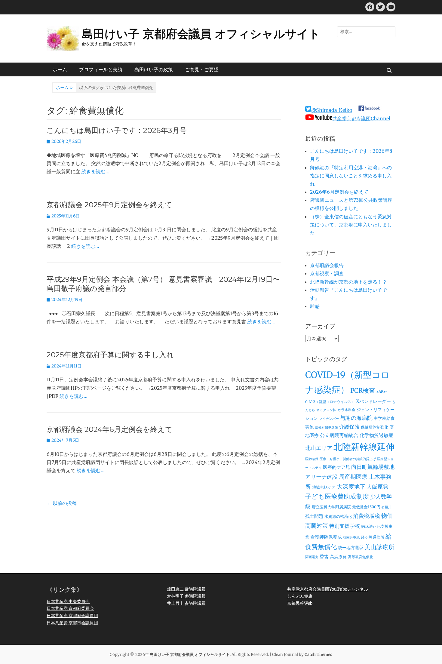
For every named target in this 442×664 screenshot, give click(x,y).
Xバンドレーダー (373, 401)
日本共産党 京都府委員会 (70, 608)
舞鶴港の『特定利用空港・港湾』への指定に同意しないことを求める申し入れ (351, 175)
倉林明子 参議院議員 (186, 596)
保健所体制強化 (374, 427)
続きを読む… (95, 171)
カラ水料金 (346, 410)
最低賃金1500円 (366, 507)
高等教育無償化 (360, 557)
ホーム (60, 69)
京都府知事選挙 (326, 427)
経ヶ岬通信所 (372, 537)
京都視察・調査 (327, 273)
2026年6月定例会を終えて (339, 192)
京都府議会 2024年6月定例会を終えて (110, 429)
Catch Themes (318, 654)
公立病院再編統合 (339, 435)
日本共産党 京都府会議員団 (72, 615)
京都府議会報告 (327, 265)
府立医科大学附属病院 (331, 507)
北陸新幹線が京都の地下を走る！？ (348, 282)
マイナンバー (329, 419)
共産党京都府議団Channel (361, 118)
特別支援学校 (344, 526)
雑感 (315, 306)
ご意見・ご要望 (202, 69)
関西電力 (311, 557)
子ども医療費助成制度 (337, 496)
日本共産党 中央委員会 (68, 601)
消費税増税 (366, 516)
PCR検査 (362, 391)
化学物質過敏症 (376, 435)
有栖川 (386, 507)
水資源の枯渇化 (338, 516)
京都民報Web (299, 603)
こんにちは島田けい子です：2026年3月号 (117, 130)
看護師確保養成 (326, 537)
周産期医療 (353, 476)
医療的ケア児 (336, 467)
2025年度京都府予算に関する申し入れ (110, 354)
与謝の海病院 (356, 418)
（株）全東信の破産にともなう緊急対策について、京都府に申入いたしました (351, 225)
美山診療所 (379, 547)
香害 (324, 556)
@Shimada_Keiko (331, 110)
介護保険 (349, 426)
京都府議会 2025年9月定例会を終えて (109, 204)
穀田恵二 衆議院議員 (186, 589)
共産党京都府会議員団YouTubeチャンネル (327, 589)
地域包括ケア (324, 487)
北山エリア (318, 448)
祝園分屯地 (351, 538)
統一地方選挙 (350, 547)
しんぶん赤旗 (299, 596)
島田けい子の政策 (153, 69)
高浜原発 (338, 556)
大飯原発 (377, 486)
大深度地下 (351, 486)
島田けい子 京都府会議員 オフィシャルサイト (201, 34)
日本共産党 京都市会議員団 (72, 623)
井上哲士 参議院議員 (186, 603)
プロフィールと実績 (100, 69)
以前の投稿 (62, 503)
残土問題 (314, 516)
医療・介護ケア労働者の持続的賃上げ (348, 459)
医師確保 (311, 459)
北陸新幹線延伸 (363, 446)
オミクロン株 (326, 410)
